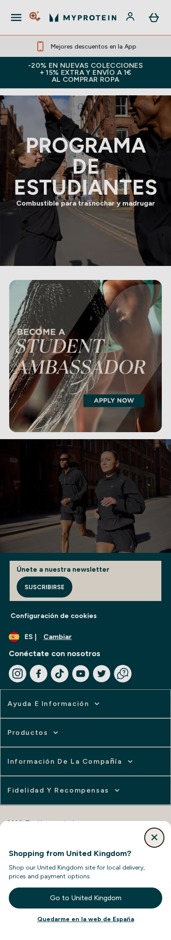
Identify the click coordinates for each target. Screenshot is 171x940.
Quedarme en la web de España (85, 919)
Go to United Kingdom (85, 898)
